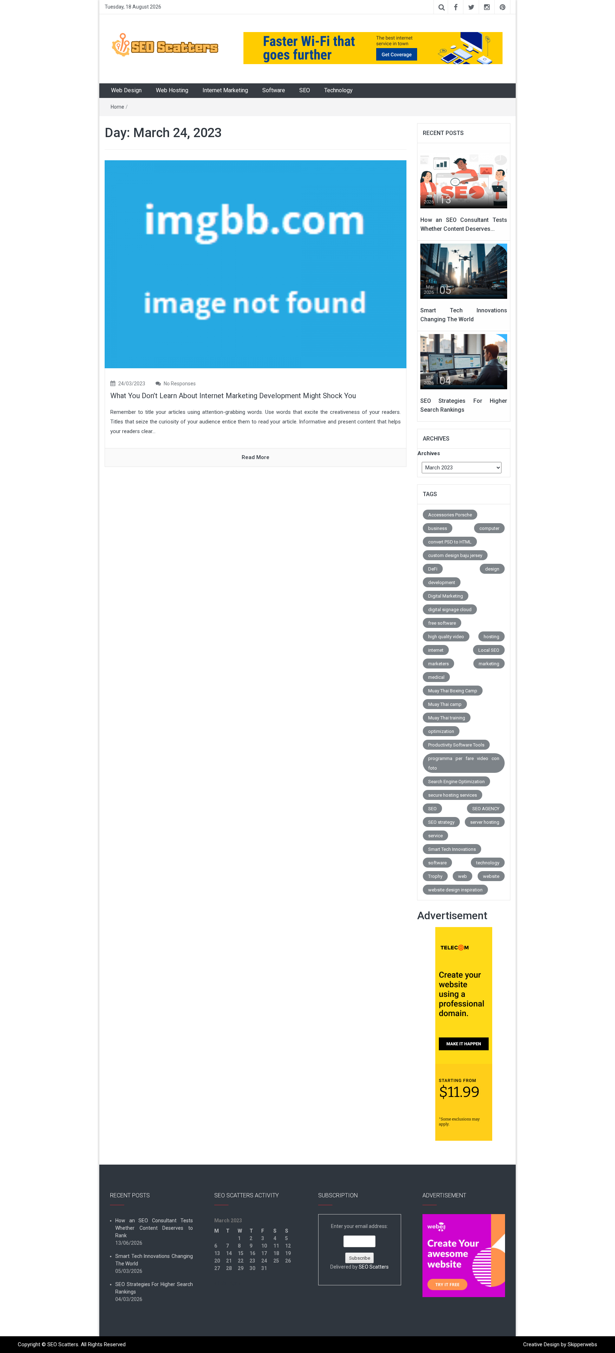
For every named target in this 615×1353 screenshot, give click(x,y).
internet (435, 650)
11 (276, 1246)
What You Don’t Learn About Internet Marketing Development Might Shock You (233, 395)
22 (240, 1261)
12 (288, 1246)
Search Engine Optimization (456, 781)
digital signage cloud (450, 609)
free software (442, 623)
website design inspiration (455, 890)
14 (229, 1253)
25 (276, 1261)
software (437, 862)
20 (217, 1261)
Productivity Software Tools (456, 745)
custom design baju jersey (455, 555)
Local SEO (488, 650)
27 (217, 1268)
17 (264, 1253)
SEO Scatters (374, 1267)
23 (252, 1261)
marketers (438, 663)
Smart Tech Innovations (452, 849)
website (491, 876)
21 (229, 1261)
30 (252, 1268)
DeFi (432, 569)
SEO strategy (441, 822)
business (437, 528)
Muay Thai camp (445, 704)
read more (255, 457)
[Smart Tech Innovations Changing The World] (464, 270)
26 (288, 1261)
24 (264, 1261)
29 (240, 1268)
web (462, 876)
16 (252, 1253)
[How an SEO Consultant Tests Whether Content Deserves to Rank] (464, 180)
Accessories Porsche (450, 514)
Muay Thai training (446, 717)
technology (487, 862)
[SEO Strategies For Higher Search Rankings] (464, 361)
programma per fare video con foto (464, 763)
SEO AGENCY (485, 808)
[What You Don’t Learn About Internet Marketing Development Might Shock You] (255, 264)
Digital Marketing (445, 596)
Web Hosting (172, 90)
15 (240, 1253)
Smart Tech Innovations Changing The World (154, 1259)
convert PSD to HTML (450, 542)
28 (229, 1268)
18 (276, 1253)
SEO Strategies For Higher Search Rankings (154, 1288)
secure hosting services (452, 795)
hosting (491, 636)
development (441, 582)
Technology (338, 90)
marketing (489, 663)
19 (288, 1253)
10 (264, 1246)
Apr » (235, 1283)
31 (264, 1268)
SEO (304, 90)
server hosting (484, 822)
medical (436, 677)
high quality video (446, 636)
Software (273, 90)
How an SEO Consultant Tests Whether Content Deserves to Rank (154, 1228)
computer (489, 528)
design (492, 569)
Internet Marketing (225, 90)
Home (117, 107)
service (435, 835)
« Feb (220, 1283)
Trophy (435, 876)
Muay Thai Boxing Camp (452, 690)
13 (217, 1253)
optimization (441, 731)
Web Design (126, 90)
